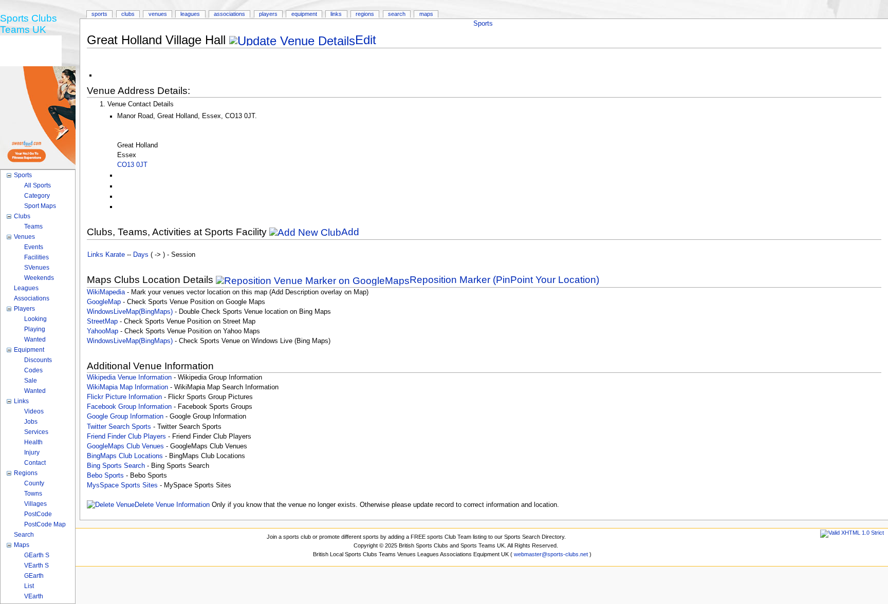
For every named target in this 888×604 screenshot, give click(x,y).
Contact (35, 462)
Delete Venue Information (172, 504)
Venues (158, 14)
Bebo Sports (105, 475)
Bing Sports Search (116, 465)
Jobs (31, 421)
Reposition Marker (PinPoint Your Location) (504, 279)
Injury (32, 452)
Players (268, 14)
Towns (33, 493)
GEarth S (36, 555)
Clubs (128, 14)
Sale (30, 380)
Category (37, 195)
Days (141, 254)
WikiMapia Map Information (127, 387)
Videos (34, 411)
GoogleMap (104, 302)
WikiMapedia (106, 292)
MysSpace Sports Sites (122, 485)
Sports (483, 23)
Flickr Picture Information (124, 397)
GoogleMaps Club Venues (125, 446)
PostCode (38, 514)
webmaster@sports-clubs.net (551, 554)
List (29, 586)
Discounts (38, 360)
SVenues (36, 267)
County (34, 483)
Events (33, 247)
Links (336, 14)
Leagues (190, 14)
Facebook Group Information (129, 406)
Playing (34, 329)
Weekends (39, 277)
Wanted (35, 339)
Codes (33, 370)
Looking (35, 319)
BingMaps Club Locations (125, 456)
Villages (35, 503)
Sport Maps (40, 206)
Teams (33, 226)
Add (350, 231)
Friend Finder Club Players (126, 436)
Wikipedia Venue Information (129, 377)
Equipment (304, 14)
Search (396, 14)
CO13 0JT (132, 164)
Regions (365, 14)
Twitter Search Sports (119, 426)
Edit (365, 40)
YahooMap (102, 331)
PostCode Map (45, 524)
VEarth (33, 596)
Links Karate (106, 254)
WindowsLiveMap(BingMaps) (130, 311)
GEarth (34, 575)
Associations (229, 14)
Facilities (36, 257)
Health (33, 442)
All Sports (37, 185)
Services (36, 432)
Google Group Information (125, 416)
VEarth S (36, 565)
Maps (426, 14)
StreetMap (102, 321)
